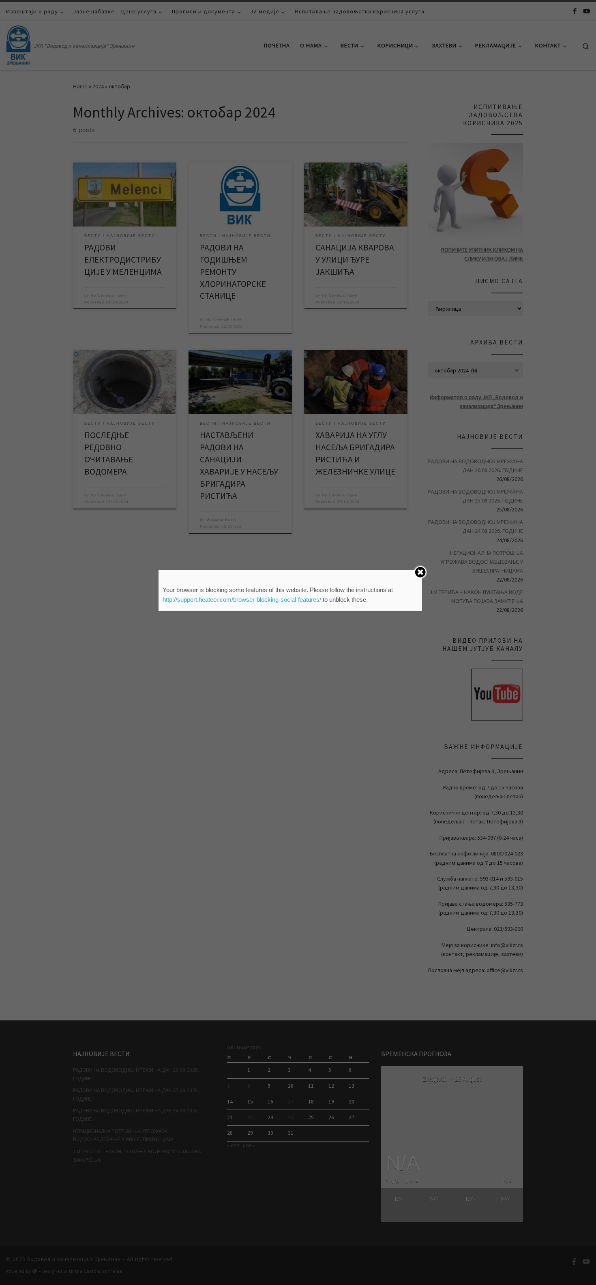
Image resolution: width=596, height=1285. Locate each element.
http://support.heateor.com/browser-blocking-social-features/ (242, 599)
